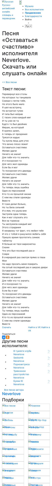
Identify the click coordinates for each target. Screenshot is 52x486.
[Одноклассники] (7, 337)
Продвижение (33, 12)
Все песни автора (14, 389)
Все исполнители (34, 9)
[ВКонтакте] (3, 337)
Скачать (6, 327)
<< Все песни (9, 82)
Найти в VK (34, 327)
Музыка (29, 6)
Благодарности (33, 16)
